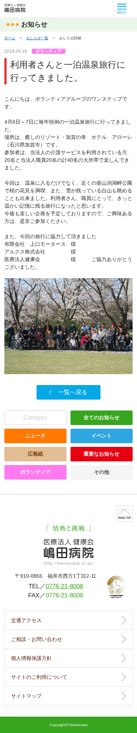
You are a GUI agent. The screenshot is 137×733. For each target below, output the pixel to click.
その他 (101, 472)
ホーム (9, 38)
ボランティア (35, 472)
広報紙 (35, 454)
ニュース (35, 435)
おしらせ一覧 (37, 38)
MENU (121, 9)
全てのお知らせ (101, 417)
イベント (101, 435)
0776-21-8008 (64, 586)
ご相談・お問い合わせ (36, 639)
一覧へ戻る (72, 392)
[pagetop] (124, 513)
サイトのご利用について (39, 677)
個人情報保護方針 (31, 658)
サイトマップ (26, 696)
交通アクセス (26, 620)
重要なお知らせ (101, 454)
